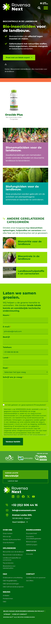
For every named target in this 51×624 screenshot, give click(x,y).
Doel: (6, 368)
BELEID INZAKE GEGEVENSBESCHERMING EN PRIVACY (23, 611)
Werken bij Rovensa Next (12, 539)
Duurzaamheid (33, 530)
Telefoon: (7, 347)
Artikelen (6, 595)
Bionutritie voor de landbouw (13, 552)
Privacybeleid (40, 405)
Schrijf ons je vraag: (13, 377)
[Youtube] (33, 496)
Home (7, 69)
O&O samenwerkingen (11, 584)
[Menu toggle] (45, 8)
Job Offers (29, 580)
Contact (30, 574)
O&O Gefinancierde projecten (13, 587)
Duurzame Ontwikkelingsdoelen (33, 537)
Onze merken (7, 533)
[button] (39, 8)
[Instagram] (18, 496)
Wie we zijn (7, 536)
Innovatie (31, 550)
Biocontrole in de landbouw (20, 21)
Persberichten (8, 598)
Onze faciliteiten (8, 542)
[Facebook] (23, 496)
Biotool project (31, 541)
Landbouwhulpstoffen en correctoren (12, 559)
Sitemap (7, 614)
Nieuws (6, 592)
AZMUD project (31, 545)
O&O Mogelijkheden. (10, 580)
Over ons (7, 530)
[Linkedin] (13, 496)
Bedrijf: (6, 337)
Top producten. (8, 563)
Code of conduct (19, 614)
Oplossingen (9, 548)
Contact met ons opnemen (36, 577)
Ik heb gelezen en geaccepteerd (25, 405)
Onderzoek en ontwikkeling (12, 577)
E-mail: (7, 327)
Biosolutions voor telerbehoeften (9, 567)
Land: (6, 358)
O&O (5, 574)
